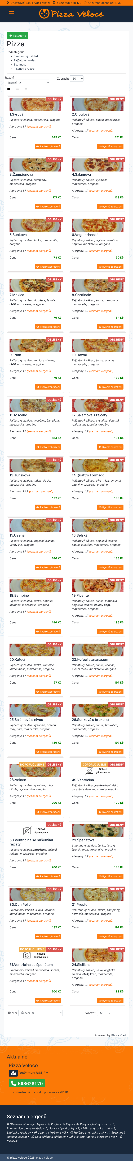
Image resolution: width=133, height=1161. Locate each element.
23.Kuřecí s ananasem (90, 659)
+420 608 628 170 (69, 3)
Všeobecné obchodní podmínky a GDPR (42, 1092)
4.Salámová (81, 174)
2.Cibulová (81, 114)
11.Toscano (18, 415)
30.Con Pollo (20, 904)
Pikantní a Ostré (24, 68)
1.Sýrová (16, 114)
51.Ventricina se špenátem (31, 965)
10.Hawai (79, 355)
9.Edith (15, 355)
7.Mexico (17, 295)
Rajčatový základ (25, 60)
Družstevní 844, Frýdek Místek (31, 3)
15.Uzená (17, 535)
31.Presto (79, 904)
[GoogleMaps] (13, 1073)
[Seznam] (26, 89)
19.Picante (80, 595)
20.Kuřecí (17, 659)
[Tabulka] (9, 89)
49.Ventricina (83, 780)
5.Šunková (18, 235)
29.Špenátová (83, 840)
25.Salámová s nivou (26, 720)
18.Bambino (19, 595)
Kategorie (19, 35)
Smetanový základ (26, 56)
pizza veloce (44, 1157)
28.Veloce (18, 780)
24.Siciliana (81, 965)
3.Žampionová (21, 174)
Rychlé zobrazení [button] (49, 146)
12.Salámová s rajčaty (89, 415)
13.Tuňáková (20, 475)
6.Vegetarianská (85, 235)
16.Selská (79, 535)
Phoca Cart (118, 1035)
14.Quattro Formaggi (88, 475)
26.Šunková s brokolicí (90, 720)
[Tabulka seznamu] (17, 89)
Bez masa (20, 64)
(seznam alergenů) (39, 126)
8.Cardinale (81, 295)
